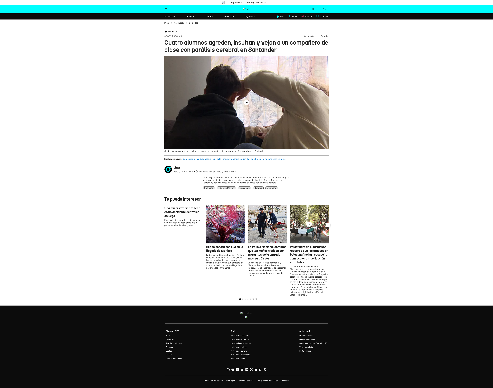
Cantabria (271, 188)
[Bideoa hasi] (246, 102)
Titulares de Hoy (226, 188)
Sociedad (208, 188)
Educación (244, 188)
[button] (328, 225)
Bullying (258, 188)
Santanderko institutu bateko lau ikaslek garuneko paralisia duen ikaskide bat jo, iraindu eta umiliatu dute (234, 159)
